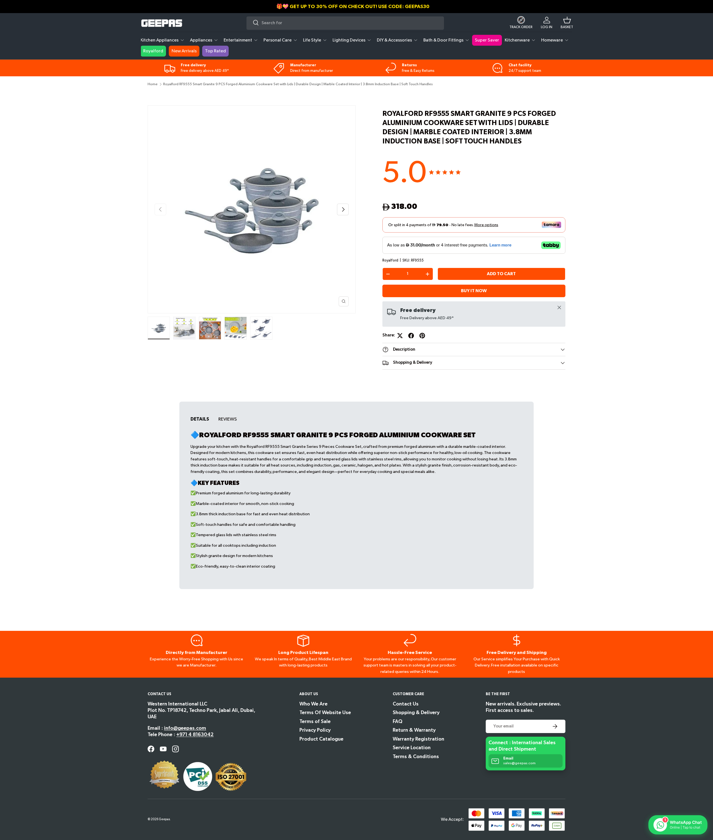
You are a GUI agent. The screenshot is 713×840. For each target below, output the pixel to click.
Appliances (201, 40)
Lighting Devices (349, 40)
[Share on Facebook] (411, 335)
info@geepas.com (185, 728)
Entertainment (238, 40)
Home (153, 84)
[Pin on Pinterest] (422, 335)
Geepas (164, 819)
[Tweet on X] (400, 335)
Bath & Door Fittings (443, 40)
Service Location (412, 748)
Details (200, 419)
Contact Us (406, 704)
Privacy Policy (315, 730)
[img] (445, 172)
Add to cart (501, 274)
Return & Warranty (414, 730)
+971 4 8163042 (195, 735)
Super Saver (487, 40)
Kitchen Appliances (159, 40)
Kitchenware (517, 40)
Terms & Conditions (416, 757)
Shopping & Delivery (416, 713)
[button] (567, 23)
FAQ (397, 721)
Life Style (312, 40)
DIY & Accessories (394, 40)
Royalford (153, 51)
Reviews (227, 419)
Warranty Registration (418, 739)
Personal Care (277, 40)
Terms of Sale (315, 721)
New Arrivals (184, 51)
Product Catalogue (321, 739)
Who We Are (313, 704)
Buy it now (474, 291)
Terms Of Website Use (325, 713)
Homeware (552, 40)
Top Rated (215, 51)
